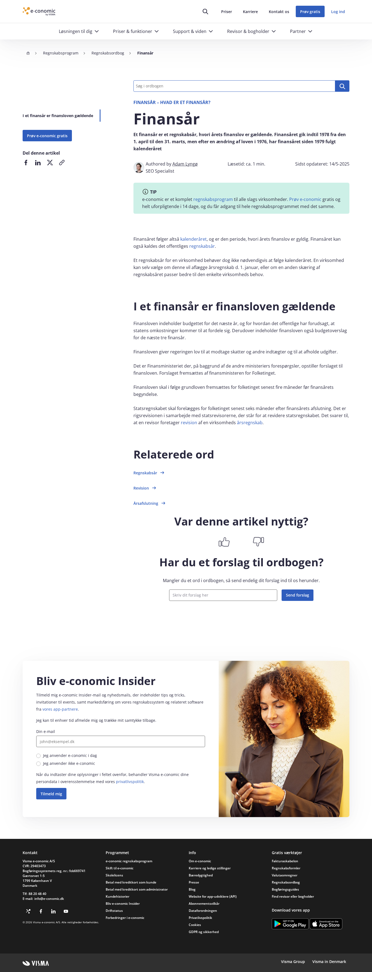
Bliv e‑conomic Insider (123, 903)
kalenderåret (193, 239)
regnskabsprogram (213, 199)
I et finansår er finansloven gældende (58, 115)
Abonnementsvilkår (204, 903)
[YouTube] (66, 911)
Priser (226, 11)
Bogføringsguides (285, 889)
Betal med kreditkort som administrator (137, 889)
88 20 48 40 (37, 893)
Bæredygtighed (201, 875)
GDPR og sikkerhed (204, 932)
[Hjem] (28, 53)
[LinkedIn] (53, 911)
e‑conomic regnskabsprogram (129, 861)
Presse (194, 882)
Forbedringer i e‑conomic (125, 917)
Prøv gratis (310, 11)
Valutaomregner (284, 875)
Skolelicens (114, 875)
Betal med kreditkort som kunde (131, 882)
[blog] (28, 911)
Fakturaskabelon (285, 861)
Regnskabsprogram (60, 53)
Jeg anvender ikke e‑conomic (69, 763)
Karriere (250, 11)
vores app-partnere (60, 709)
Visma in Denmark (329, 961)
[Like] (224, 542)
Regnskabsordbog (108, 53)
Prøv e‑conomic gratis (47, 135)
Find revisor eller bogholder (293, 896)
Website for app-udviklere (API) (213, 896)
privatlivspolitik (130, 781)
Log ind (338, 11)
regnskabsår (202, 246)
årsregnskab (250, 423)
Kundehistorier (117, 896)
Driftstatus (114, 910)
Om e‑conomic (200, 861)
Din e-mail (45, 731)
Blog (192, 889)
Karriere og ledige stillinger (210, 868)
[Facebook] (41, 911)
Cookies (195, 924)
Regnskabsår (145, 472)
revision (189, 423)
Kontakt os (279, 11)
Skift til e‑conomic (119, 868)
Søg (342, 86)
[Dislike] (258, 542)
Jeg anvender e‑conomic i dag (70, 755)
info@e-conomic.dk (49, 898)
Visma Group (293, 961)
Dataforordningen (203, 910)
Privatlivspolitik (200, 917)
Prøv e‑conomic (305, 199)
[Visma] (36, 963)
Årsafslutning (145, 503)
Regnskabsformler (286, 868)
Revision (141, 488)
